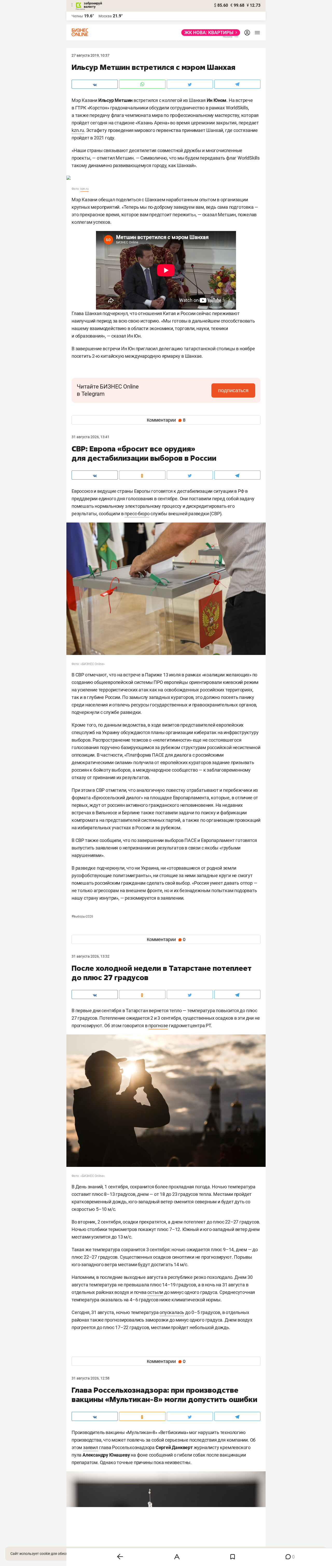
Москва (105, 16)
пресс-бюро (137, 513)
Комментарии (166, 420)
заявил (90, 1447)
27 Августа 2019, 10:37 (90, 55)
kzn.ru (78, 130)
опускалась (172, 1312)
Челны (77, 16)
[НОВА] (209, 32)
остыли (155, 1292)
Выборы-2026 (82, 916)
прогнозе (158, 1025)
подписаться (233, 390)
